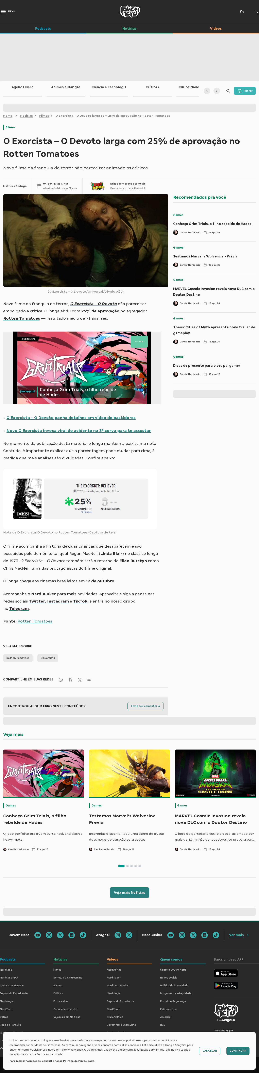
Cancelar (210, 1050)
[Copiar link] (89, 679)
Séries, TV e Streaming (67, 977)
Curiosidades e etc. (65, 1009)
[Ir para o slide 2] (127, 866)
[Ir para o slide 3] (131, 866)
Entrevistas (60, 1001)
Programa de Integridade (175, 993)
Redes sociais (168, 977)
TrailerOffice (115, 1017)
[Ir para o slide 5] (139, 866)
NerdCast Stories (118, 985)
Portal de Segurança (173, 1001)
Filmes (44, 115)
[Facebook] (70, 679)
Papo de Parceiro (10, 1025)
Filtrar (248, 90)
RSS (162, 1025)
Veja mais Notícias (129, 893)
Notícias (26, 115)
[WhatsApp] (60, 679)
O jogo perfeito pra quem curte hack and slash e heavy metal (43, 837)
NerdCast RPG (9, 977)
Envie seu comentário (145, 706)
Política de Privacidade (174, 985)
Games (178, 215)
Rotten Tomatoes (17, 658)
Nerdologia (7, 1001)
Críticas (58, 993)
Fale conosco (168, 1009)
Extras (4, 1017)
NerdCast (6, 969)
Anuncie (165, 1017)
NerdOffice (114, 969)
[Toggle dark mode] (242, 11)
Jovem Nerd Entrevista (121, 1025)
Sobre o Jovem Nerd (173, 969)
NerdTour (113, 1009)
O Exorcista (48, 658)
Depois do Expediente (14, 993)
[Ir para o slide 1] (121, 866)
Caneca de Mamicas (12, 985)
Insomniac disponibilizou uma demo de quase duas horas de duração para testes (126, 837)
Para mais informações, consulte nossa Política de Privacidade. (52, 1061)
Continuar (238, 1050)
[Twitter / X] (80, 679)
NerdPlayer (114, 977)
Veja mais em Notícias (66, 1017)
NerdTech (6, 1009)
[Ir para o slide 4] (135, 866)
